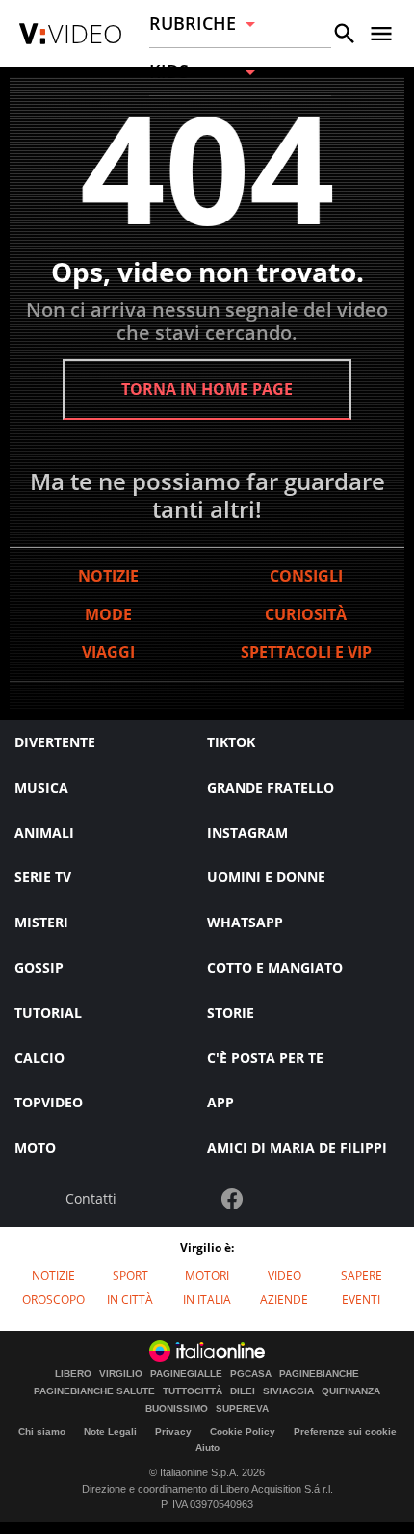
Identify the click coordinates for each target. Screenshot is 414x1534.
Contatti (90, 1199)
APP (220, 1102)
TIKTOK (231, 742)
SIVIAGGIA (288, 1391)
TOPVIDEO (48, 1102)
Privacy (173, 1431)
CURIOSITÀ (306, 614)
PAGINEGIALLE (186, 1374)
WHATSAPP (245, 922)
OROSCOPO (53, 1299)
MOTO (35, 1147)
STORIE (230, 1012)
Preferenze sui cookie (345, 1431)
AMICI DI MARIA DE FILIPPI (297, 1147)
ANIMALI (44, 832)
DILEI (242, 1391)
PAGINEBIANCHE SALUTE (94, 1391)
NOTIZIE (108, 575)
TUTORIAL (48, 1012)
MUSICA (41, 787)
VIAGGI (108, 652)
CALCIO (39, 1058)
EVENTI (361, 1299)
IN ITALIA (207, 1299)
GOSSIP (39, 967)
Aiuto (207, 1448)
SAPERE (361, 1275)
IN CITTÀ (130, 1299)
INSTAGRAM (247, 832)
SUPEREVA (242, 1409)
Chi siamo (41, 1431)
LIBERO (73, 1374)
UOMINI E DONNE (266, 877)
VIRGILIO (120, 1374)
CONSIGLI (306, 575)
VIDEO (284, 1275)
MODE (108, 614)
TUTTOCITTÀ (192, 1391)
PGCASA (251, 1374)
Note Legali (110, 1431)
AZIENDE (284, 1299)
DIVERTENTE (54, 742)
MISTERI (41, 922)
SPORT (130, 1275)
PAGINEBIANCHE (319, 1374)
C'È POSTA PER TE (265, 1058)
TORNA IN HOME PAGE (207, 389)
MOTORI (207, 1275)
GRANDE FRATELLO (270, 787)
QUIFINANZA (351, 1391)
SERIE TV (42, 877)
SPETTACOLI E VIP (306, 652)
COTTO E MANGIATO (275, 967)
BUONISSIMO (176, 1409)
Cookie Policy (242, 1431)
